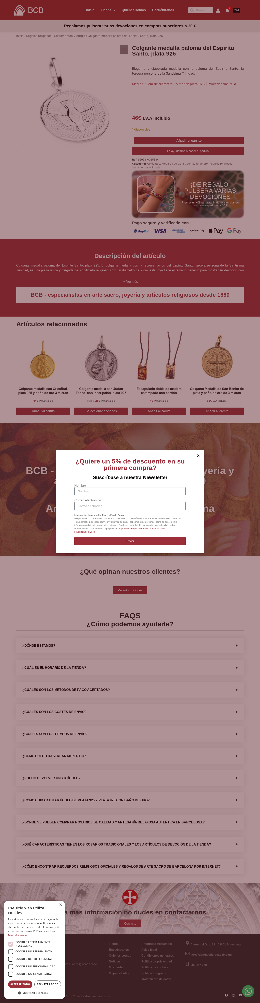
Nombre (80, 485)
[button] (34, 993)
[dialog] (34, 950)
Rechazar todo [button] (47, 984)
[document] (130, 501)
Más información (18, 935)
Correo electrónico (87, 500)
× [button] (60, 905)
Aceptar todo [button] (20, 984)
